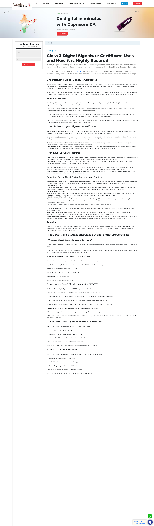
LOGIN (124, 3)
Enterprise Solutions (75, 3)
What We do (59, 3)
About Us (46, 3)
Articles (50, 43)
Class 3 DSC (77, 71)
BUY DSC (137, 3)
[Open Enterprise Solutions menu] (84, 4)
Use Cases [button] (110, 3)
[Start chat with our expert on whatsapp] (149, 516)
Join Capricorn (28, 65)
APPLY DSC (62, 33)
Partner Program (95, 3)
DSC (81, 120)
